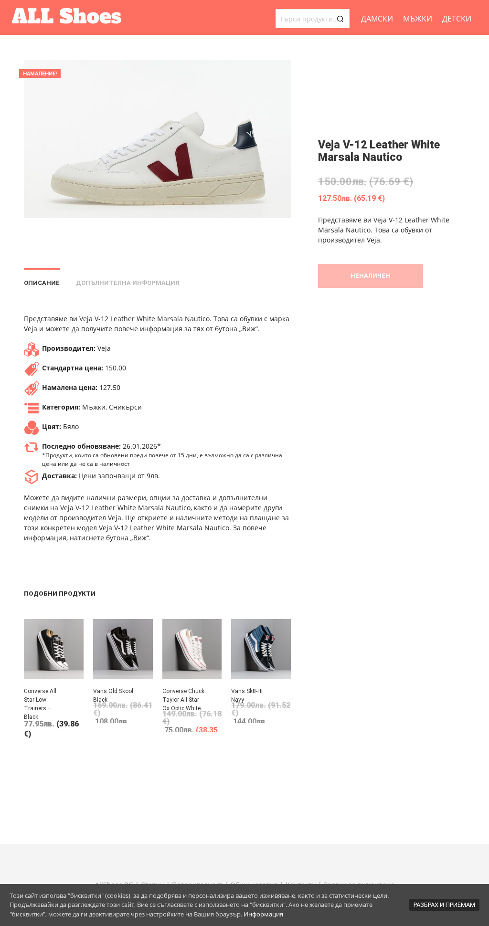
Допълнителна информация (128, 282)
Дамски (377, 18)
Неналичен (370, 275)
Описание (42, 282)
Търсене (340, 18)
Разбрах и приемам (444, 904)
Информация (263, 914)
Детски (456, 18)
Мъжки (417, 18)
